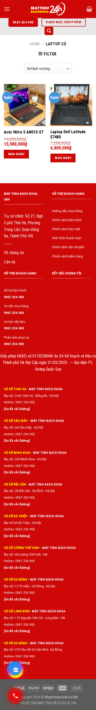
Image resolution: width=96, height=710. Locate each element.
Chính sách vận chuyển (68, 247)
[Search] (49, 31)
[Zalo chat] (15, 670)
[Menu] (7, 9)
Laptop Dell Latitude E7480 (68, 134)
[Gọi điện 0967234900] (15, 695)
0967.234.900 (25, 434)
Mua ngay (16, 154)
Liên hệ (9, 262)
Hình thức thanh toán (66, 238)
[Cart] (89, 9)
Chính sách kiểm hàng (67, 256)
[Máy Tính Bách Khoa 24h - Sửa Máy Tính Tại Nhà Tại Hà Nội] (48, 9)
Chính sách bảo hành (67, 220)
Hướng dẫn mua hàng (67, 211)
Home (35, 43)
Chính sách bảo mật (66, 229)
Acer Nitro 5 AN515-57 (23, 132)
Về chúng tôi (14, 252)
